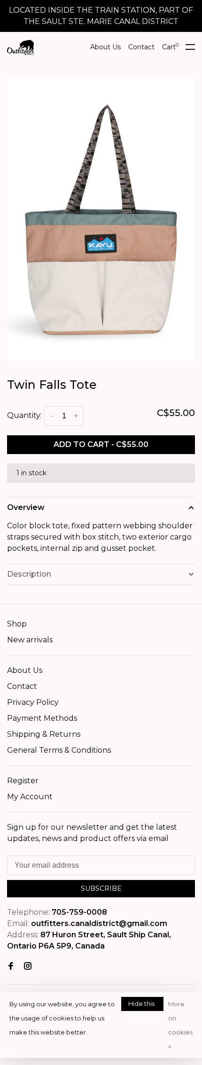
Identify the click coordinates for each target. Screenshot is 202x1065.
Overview (26, 507)
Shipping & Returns (43, 734)
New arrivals (30, 639)
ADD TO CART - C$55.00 (101, 444)
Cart (170, 47)
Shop (17, 623)
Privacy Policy (33, 702)
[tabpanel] (101, 220)
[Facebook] (11, 966)
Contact (141, 47)
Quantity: (24, 415)
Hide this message (142, 1005)
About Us (105, 47)
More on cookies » (180, 1025)
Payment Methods (42, 718)
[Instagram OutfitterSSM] (27, 966)
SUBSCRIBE (101, 888)
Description (29, 574)
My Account (30, 796)
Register (23, 780)
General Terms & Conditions (59, 750)
